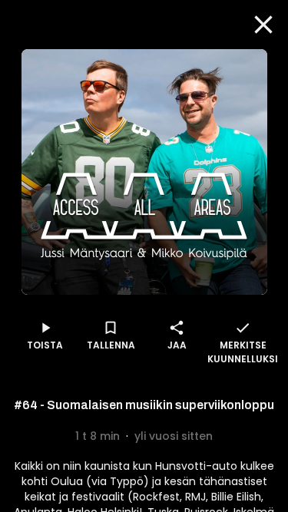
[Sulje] (263, 24)
